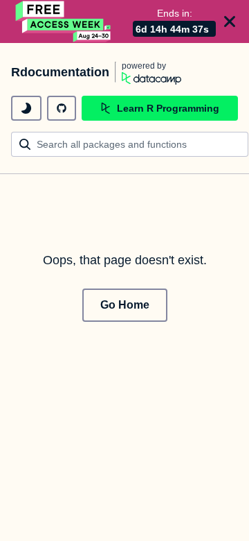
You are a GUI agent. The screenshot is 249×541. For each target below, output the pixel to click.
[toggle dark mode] (26, 108)
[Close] (229, 21)
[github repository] (61, 108)
